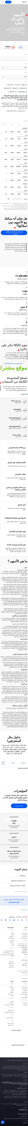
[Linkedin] (22, 920)
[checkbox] (14, 111)
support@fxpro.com (23, 1109)
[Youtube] (14, 920)
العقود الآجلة (13, 749)
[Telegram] (10, 920)
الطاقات (16, 751)
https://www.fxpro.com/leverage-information (15, 209)
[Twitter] (18, 920)
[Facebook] (26, 920)
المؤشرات (5, 749)
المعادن (22, 751)
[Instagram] (5, 920)
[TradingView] (1, 920)
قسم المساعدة (14, 902)
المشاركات (10, 751)
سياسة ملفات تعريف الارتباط (17, 1083)
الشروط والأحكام (8, 1082)
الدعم (15, 1103)
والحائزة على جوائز (17, 390)
